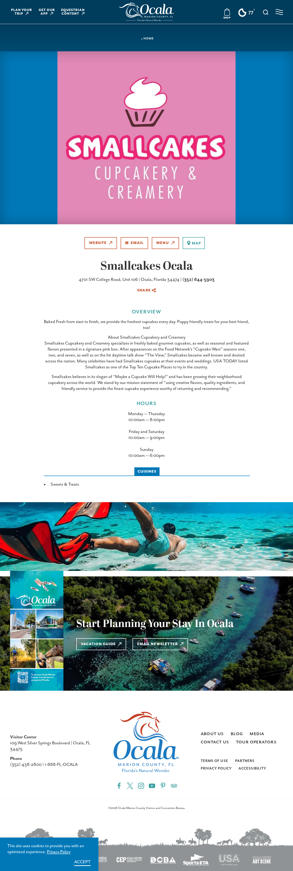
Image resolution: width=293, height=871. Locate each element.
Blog (237, 734)
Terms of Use (214, 761)
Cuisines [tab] (147, 472)
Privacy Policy (216, 768)
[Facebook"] (119, 785)
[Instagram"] (141, 785)
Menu (162, 243)
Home (149, 38)
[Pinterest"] (163, 785)
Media (257, 734)
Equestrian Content (73, 12)
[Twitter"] (130, 785)
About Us (212, 734)
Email (137, 243)
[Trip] (174, 785)
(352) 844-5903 (198, 279)
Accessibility (252, 768)
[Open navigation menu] (279, 12)
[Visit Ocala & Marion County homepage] (146, 12)
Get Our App (47, 12)
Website (98, 243)
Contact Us (215, 742)
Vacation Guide (98, 644)
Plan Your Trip (21, 12)
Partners (245, 761)
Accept (82, 862)
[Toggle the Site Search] (265, 12)
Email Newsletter (157, 644)
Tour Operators (256, 742)
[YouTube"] (152, 785)
